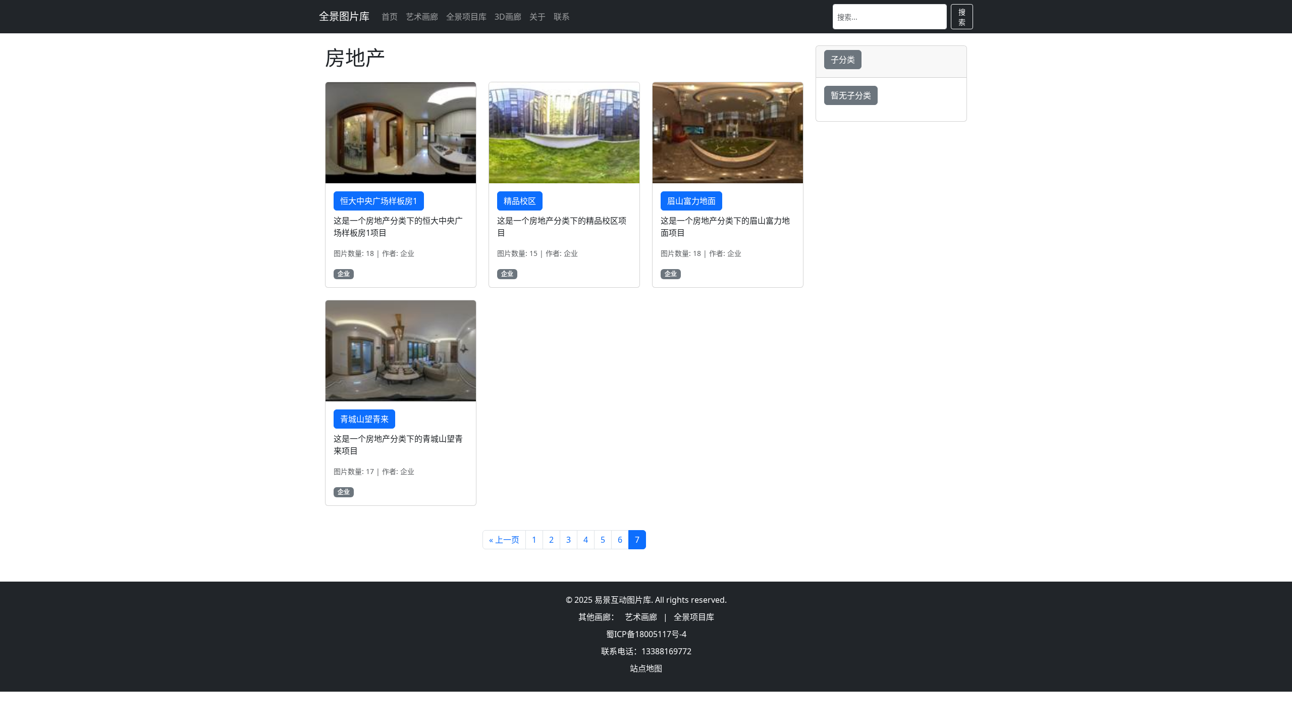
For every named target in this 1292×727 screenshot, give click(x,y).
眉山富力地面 (691, 200)
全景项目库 (466, 16)
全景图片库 (344, 16)
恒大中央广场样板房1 (378, 200)
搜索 (961, 17)
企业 (344, 274)
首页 (390, 16)
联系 (562, 16)
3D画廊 (508, 16)
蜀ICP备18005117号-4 (646, 634)
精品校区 (520, 200)
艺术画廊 (422, 16)
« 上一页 (504, 539)
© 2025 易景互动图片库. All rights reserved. (646, 599)
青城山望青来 (364, 419)
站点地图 (646, 668)
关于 (537, 16)
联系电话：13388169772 (646, 651)
